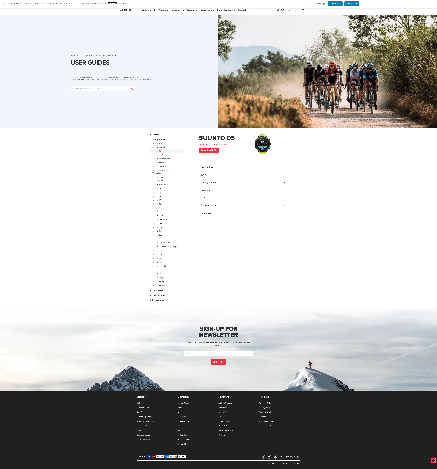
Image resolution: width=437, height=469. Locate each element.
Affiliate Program (225, 403)
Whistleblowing (184, 439)
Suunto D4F (157, 258)
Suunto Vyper (157, 177)
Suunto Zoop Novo (159, 219)
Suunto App (141, 430)
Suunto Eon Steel (159, 163)
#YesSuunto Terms (266, 421)
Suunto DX (156, 188)
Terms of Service (266, 412)
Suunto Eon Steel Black (161, 159)
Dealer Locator (224, 408)
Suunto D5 (156, 151)
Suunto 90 (182, 444)
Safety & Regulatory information (213, 144)
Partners (221, 435)
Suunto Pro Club (184, 417)
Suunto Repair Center (145, 421)
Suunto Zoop (157, 223)
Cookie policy (112, 3)
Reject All (335, 4)
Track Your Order (143, 439)
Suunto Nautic (158, 143)
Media (180, 430)
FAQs (139, 403)
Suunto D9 (156, 212)
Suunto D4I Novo (159, 196)
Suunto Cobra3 (158, 235)
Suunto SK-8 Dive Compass (163, 243)
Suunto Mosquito (159, 274)
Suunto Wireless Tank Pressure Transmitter (164, 171)
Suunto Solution (158, 285)
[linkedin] (292, 457)
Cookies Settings (319, 4)
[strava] (298, 457)
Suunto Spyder (158, 281)
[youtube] (281, 457)
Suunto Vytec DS (159, 266)
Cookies (262, 417)
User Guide (141, 412)
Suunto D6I (156, 204)
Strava (220, 417)
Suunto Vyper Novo (160, 185)
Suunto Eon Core (159, 155)
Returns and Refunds (267, 426)
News (180, 408)
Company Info (183, 421)
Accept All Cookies (352, 4)
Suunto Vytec (157, 262)
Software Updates (144, 417)
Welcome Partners (225, 430)
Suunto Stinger (158, 278)
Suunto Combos (158, 250)
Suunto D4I (156, 192)
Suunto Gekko (158, 270)
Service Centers (143, 426)
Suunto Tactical (184, 403)
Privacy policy (122, 3)
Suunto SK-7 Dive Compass (163, 239)
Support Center (143, 408)
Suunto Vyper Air (159, 181)
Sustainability (183, 435)
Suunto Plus (223, 412)
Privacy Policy (264, 408)
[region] (218, 4)
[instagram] (263, 457)
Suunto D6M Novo (159, 254)
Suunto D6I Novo (159, 208)
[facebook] (269, 457)
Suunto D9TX (157, 216)
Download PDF (208, 150)
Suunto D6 (156, 200)
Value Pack (222, 426)
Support (80, 55)
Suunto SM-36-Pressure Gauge (164, 247)
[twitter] (275, 457)
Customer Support (144, 435)
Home (73, 55)
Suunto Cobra (157, 231)
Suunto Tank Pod (159, 166)
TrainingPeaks (224, 421)
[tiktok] (287, 457)
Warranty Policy (265, 403)
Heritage (181, 426)
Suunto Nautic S (158, 147)
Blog (179, 412)
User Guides (89, 55)
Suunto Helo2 (157, 227)
